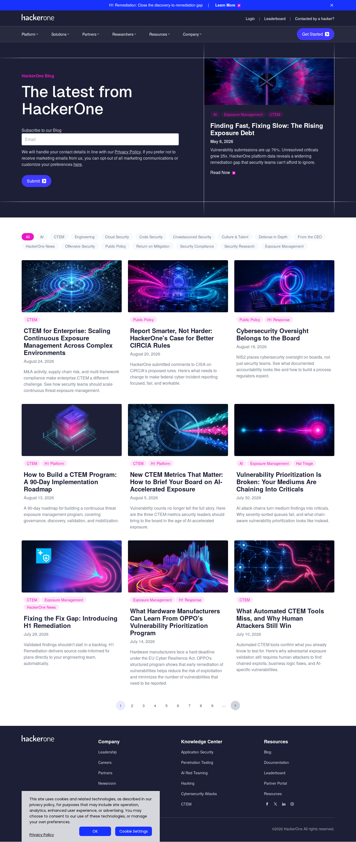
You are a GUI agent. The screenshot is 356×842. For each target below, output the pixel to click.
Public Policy (115, 246)
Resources (158, 34)
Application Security (197, 751)
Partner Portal (275, 783)
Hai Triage (304, 463)
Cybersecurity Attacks (199, 793)
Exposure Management (243, 114)
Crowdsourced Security (192, 236)
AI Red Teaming (194, 772)
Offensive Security (80, 246)
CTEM (275, 114)
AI (215, 114)
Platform (28, 34)
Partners (89, 34)
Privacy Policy (128, 152)
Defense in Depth (273, 236)
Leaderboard (275, 18)
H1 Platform (54, 463)
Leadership (107, 751)
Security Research (239, 246)
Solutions (58, 34)
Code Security (151, 236)
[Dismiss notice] (331, 5)
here (77, 164)
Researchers (122, 34)
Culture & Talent (235, 236)
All (28, 236)
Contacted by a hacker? (314, 18)
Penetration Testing (197, 762)
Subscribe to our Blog (43, 130)
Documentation (276, 762)
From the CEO (310, 236)
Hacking (187, 783)
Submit (33, 181)
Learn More (225, 5)
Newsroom (107, 783)
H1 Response (278, 319)
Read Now (220, 172)
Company (191, 34)
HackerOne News (40, 246)
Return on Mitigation (153, 246)
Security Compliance (197, 246)
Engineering (85, 236)
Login (250, 18)
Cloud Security (117, 236)
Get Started (312, 34)
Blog (267, 751)
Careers (105, 762)
